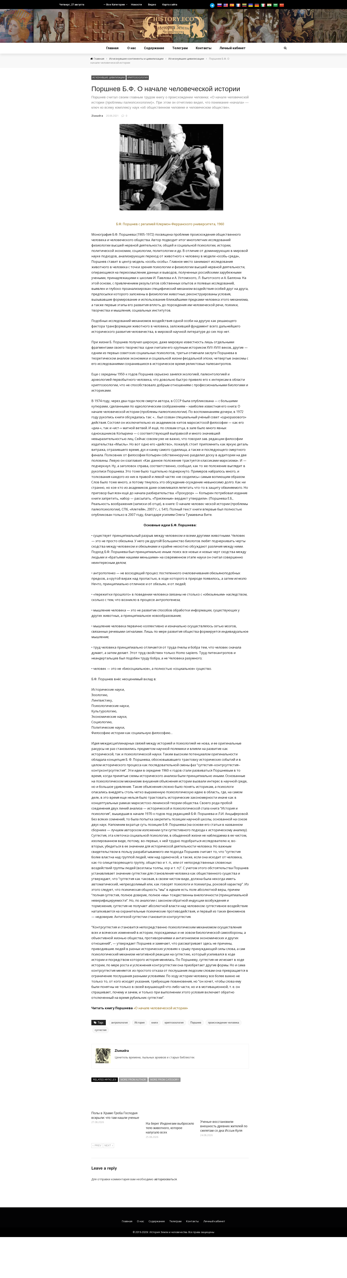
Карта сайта (169, 4)
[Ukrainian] (251, 5)
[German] (257, 5)
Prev (98, 1145)
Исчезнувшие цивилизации (108, 77)
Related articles (104, 1079)
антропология (119, 1022)
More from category (164, 1079)
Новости (136, 4)
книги (154, 1022)
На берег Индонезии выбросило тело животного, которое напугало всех (170, 1128)
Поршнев (195, 1022)
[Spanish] (232, 5)
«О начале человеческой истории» (161, 1008)
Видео (152, 4)
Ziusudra (97, 115)
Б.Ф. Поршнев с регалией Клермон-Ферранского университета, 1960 (170, 224)
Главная (112, 48)
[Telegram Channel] (213, 5)
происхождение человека (223, 1022)
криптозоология (174, 1022)
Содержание (154, 48)
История (140, 1022)
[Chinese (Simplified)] (282, 5)
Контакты (203, 48)
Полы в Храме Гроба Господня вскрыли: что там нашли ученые (115, 1115)
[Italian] (263, 5)
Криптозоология (138, 77)
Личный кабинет (232, 48)
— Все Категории (114, 4)
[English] (226, 5)
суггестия (100, 1030)
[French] (239, 5)
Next (107, 1145)
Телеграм (180, 48)
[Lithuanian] (245, 5)
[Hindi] (270, 5)
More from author (133, 1079)
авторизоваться (165, 1179)
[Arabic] (276, 5)
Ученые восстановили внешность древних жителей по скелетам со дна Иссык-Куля (223, 1126)
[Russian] (220, 5)
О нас (131, 48)
